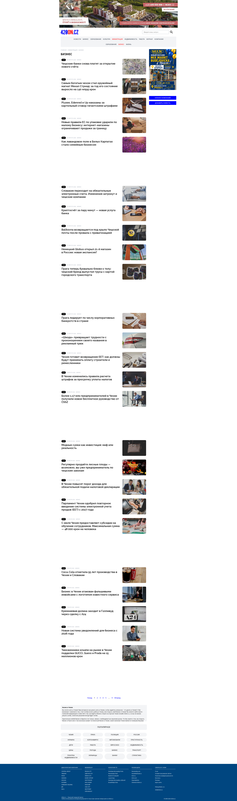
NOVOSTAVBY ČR (112, 767)
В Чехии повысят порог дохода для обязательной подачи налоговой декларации (90, 485)
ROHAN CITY (88, 771)
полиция (114, 735)
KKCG (62, 789)
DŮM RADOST (88, 791)
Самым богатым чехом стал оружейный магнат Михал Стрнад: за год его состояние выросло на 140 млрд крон (89, 86)
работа (93, 745)
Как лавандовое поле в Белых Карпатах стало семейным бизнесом (87, 143)
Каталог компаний (163, 98)
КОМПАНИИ (159, 39)
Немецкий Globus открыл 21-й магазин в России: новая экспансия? (86, 251)
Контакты (157, 778)
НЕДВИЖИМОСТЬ (131, 39)
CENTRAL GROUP (65, 771)
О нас (156, 771)
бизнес (115, 750)
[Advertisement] (104, 169)
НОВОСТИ (77, 39)
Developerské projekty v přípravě (116, 780)
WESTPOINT (88, 789)
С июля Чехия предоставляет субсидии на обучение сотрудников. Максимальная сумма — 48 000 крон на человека (90, 526)
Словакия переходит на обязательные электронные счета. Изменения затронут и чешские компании (89, 193)
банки (114, 755)
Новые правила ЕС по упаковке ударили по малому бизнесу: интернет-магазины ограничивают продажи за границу (89, 125)
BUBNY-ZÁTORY (89, 778)
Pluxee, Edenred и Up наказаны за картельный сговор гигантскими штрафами (89, 104)
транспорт (136, 750)
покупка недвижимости (71, 756)
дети (71, 745)
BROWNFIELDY (89, 767)
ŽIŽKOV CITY (88, 776)
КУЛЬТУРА (106, 39)
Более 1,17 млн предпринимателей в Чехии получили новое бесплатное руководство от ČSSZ (90, 399)
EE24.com (134, 778)
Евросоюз (115, 745)
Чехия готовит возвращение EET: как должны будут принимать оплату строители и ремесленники (90, 360)
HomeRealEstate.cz (137, 773)
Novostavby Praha (113, 773)
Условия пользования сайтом (163, 773)
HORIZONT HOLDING (66, 784)
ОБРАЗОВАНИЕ (95, 39)
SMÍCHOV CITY (89, 773)
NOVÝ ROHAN (88, 780)
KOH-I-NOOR (88, 782)
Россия (137, 735)
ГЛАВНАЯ (63, 50)
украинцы (93, 755)
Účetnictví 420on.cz (137, 782)
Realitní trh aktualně (113, 776)
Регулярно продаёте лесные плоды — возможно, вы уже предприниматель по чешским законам (87, 467)
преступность (136, 740)
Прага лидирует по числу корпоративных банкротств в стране (88, 319)
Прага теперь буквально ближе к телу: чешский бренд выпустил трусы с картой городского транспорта (87, 271)
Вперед (117, 698)
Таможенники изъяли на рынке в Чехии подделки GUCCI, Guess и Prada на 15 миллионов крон (86, 653)
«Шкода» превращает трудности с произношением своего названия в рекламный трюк (84, 340)
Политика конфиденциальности (164, 776)
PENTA (63, 776)
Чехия (71, 735)
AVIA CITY (87, 787)
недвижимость (136, 745)
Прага (93, 735)
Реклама (157, 780)
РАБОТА (142, 39)
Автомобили (114, 740)
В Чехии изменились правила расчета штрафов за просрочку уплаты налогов (86, 378)
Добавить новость (162, 103)
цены (71, 750)
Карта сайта (158, 782)
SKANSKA (63, 778)
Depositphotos (135, 780)
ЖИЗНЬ (128, 44)
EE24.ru (134, 776)
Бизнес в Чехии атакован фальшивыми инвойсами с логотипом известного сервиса (90, 593)
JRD (62, 787)
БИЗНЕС (86, 39)
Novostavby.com (136, 771)
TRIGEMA (63, 773)
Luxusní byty (111, 778)
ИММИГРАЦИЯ (117, 39)
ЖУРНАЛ (149, 39)
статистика (136, 755)
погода (93, 750)
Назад (89, 698)
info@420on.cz (159, 790)
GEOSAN (63, 780)
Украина (71, 740)
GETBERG (63, 782)
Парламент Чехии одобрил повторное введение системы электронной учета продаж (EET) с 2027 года (86, 506)
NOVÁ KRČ (87, 784)
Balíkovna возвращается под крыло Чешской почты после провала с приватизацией (90, 231)
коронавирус (92, 740)
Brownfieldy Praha (113, 782)
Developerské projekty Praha (115, 771)
